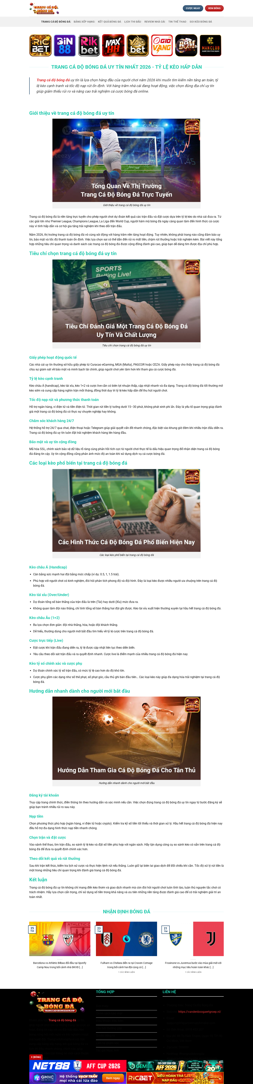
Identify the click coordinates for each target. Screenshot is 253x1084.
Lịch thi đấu (132, 21)
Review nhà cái (154, 21)
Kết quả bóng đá (109, 21)
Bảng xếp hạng (84, 21)
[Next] (224, 952)
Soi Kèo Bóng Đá (201, 21)
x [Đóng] (36, 1057)
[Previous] (28, 952)
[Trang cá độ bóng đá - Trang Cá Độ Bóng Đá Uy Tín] (45, 8)
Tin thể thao (177, 21)
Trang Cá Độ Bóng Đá (55, 21)
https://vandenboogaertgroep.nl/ (199, 1011)
